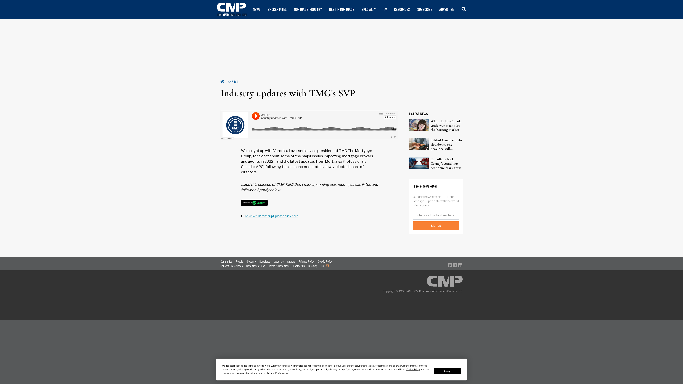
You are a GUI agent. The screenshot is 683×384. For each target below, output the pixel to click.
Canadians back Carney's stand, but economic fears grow (446, 163)
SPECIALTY (369, 9)
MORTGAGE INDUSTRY (308, 9)
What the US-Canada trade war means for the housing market (446, 125)
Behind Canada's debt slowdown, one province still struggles (446, 144)
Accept (447, 371)
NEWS (257, 9)
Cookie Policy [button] (413, 369)
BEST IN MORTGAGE (341, 9)
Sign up (436, 225)
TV (385, 9)
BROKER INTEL (277, 9)
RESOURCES (402, 9)
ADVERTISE (446, 9)
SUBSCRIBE (424, 9)
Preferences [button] (281, 373)
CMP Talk (233, 81)
